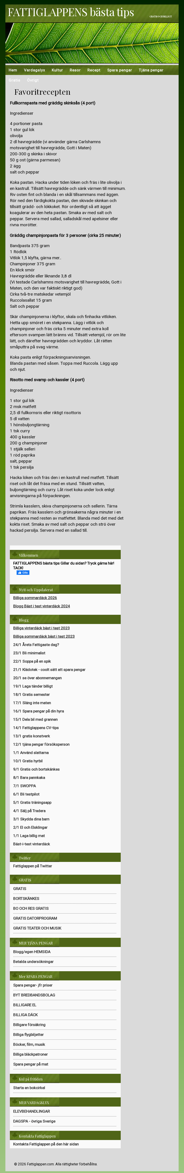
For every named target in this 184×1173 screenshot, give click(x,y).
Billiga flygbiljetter (28, 1034)
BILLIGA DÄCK (25, 1015)
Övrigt (33, 80)
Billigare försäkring (29, 1024)
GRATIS (19, 888)
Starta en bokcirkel (29, 1087)
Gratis (14, 80)
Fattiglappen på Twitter (32, 866)
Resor (75, 70)
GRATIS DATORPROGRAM (35, 918)
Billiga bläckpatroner (30, 1054)
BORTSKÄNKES (26, 898)
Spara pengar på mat (30, 1064)
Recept (94, 70)
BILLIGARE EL (24, 1005)
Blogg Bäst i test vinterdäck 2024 (41, 606)
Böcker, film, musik (29, 1044)
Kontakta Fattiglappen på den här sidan (46, 1144)
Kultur (57, 70)
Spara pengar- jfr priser (33, 985)
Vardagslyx (34, 70)
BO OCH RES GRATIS (31, 908)
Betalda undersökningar (33, 961)
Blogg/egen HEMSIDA (31, 951)
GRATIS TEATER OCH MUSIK (37, 928)
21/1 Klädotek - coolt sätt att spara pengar (49, 669)
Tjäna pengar (151, 70)
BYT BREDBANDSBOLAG (34, 995)
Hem (13, 70)
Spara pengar (119, 70)
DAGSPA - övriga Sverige (34, 1121)
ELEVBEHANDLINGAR (31, 1111)
